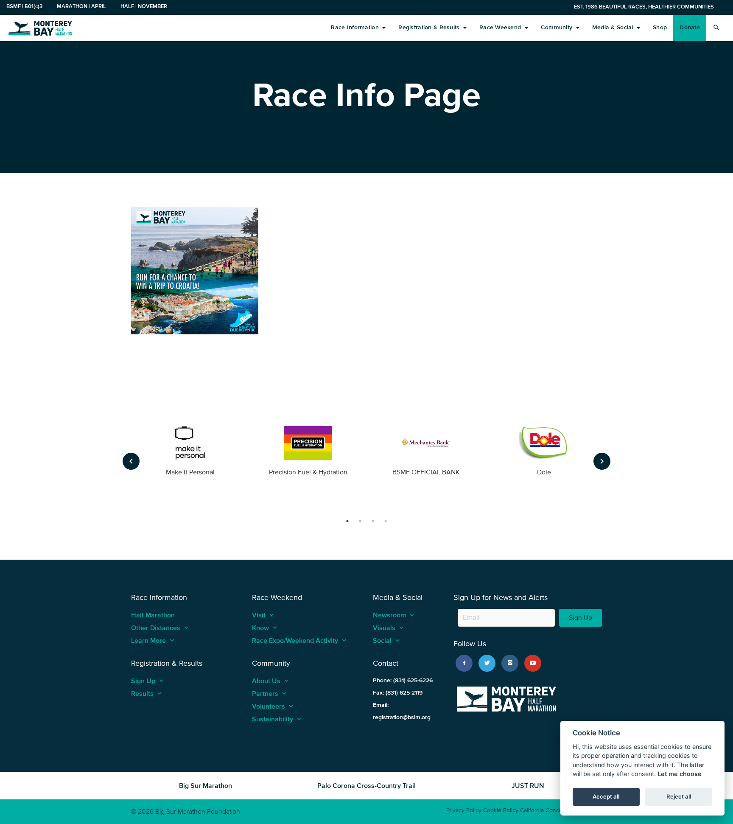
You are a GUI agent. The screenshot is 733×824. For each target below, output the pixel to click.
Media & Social (613, 27)
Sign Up (580, 617)
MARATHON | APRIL (81, 6)
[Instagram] (509, 663)
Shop (660, 27)
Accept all (606, 796)
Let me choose (679, 774)
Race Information (355, 27)
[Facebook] (464, 663)
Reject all (678, 796)
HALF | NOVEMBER (143, 6)
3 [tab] (373, 521)
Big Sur (40, 27)
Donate (690, 27)
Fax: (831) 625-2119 (397, 692)
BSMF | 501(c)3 (24, 6)
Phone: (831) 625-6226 (403, 680)
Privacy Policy (463, 810)
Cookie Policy (500, 810)
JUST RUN (528, 785)
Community (557, 27)
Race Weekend (501, 27)
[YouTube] (532, 663)
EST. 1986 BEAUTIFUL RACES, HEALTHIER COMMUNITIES (644, 6)
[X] (486, 663)
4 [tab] (385, 521)
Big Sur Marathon (205, 785)
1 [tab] (347, 521)
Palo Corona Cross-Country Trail (366, 785)
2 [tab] (360, 521)
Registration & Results (429, 27)
